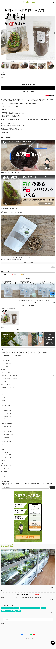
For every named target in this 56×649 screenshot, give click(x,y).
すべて (5, 274)
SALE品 (3, 397)
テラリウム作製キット (6, 363)
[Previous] (1, 33)
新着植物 (3, 391)
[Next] (54, 33)
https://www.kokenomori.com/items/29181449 (11, 129)
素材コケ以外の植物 (5, 372)
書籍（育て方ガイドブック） (7, 384)
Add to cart (28, 88)
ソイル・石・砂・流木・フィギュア (9, 375)
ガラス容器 (3, 381)
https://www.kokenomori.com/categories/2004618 (12, 125)
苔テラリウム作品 (5, 366)
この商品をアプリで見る (28, 262)
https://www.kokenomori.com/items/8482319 (11, 259)
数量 (2, 77)
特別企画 (3, 400)
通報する (52, 266)
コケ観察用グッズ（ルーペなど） (8, 387)
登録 (52, 487)
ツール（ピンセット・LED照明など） (9, 378)
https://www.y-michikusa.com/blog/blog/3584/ (11, 212)
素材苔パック (4, 369)
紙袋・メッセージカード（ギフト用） (9, 394)
